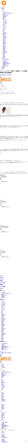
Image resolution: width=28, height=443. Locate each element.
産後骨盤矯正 (4, 16)
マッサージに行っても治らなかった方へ (8, 13)
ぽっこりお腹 (4, 26)
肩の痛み (4, 45)
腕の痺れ (4, 47)
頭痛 (3, 55)
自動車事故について (5, 64)
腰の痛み (4, 48)
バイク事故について (4, 421)
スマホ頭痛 (2, 386)
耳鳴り (2, 322)
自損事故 (4, 65)
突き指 (4, 39)
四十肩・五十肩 (5, 33)
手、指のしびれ (5, 36)
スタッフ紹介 (3, 66)
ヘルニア (4, 25)
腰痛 (2, 406)
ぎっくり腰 (4, 20)
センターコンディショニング (6, 12)
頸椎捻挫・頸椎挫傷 (4, 349)
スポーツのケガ (5, 22)
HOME (2, 84)
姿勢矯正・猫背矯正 (5, 15)
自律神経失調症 (5, 51)
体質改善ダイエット (4, 373)
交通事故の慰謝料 (5, 62)
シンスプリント (3, 412)
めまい (2, 309)
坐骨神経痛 (2, 405)
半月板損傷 (4, 32)
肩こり (4, 44)
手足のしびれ (4, 37)
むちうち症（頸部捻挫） (4, 343)
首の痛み (2, 338)
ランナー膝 (4, 28)
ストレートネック (5, 21)
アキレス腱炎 (4, 19)
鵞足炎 (4, 57)
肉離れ (4, 41)
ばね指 (4, 24)
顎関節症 (2, 379)
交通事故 (4, 61)
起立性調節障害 (5, 52)
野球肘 (4, 53)
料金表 (1, 280)
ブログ (1, 288)
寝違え (4, 35)
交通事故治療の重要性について (5, 346)
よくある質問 (3, 68)
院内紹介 (2, 67)
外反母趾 (4, 34)
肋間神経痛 (4, 42)
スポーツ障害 (4, 23)
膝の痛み (4, 50)
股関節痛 (2, 325)
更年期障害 (4, 38)
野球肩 (4, 54)
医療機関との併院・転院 (6, 63)
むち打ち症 (4, 60)
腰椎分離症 (4, 49)
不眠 (3, 29)
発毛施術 (2, 297)
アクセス (2, 278)
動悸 (3, 31)
